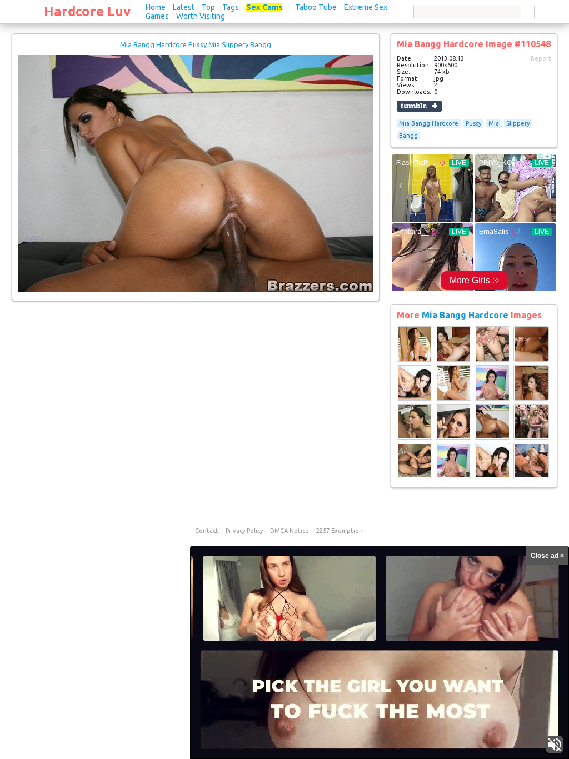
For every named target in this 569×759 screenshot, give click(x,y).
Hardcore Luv (87, 11)
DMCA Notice (289, 530)
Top (208, 7)
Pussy (473, 123)
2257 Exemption (339, 530)
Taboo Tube (316, 7)
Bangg (408, 135)
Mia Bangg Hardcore (428, 123)
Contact (206, 530)
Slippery (518, 123)
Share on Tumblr (419, 106)
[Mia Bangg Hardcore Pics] (414, 359)
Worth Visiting (200, 16)
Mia (493, 123)
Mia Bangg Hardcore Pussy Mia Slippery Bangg (195, 44)
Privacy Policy (244, 530)
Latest (183, 7)
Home (156, 7)
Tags (230, 7)
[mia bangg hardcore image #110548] (195, 290)
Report (541, 58)
